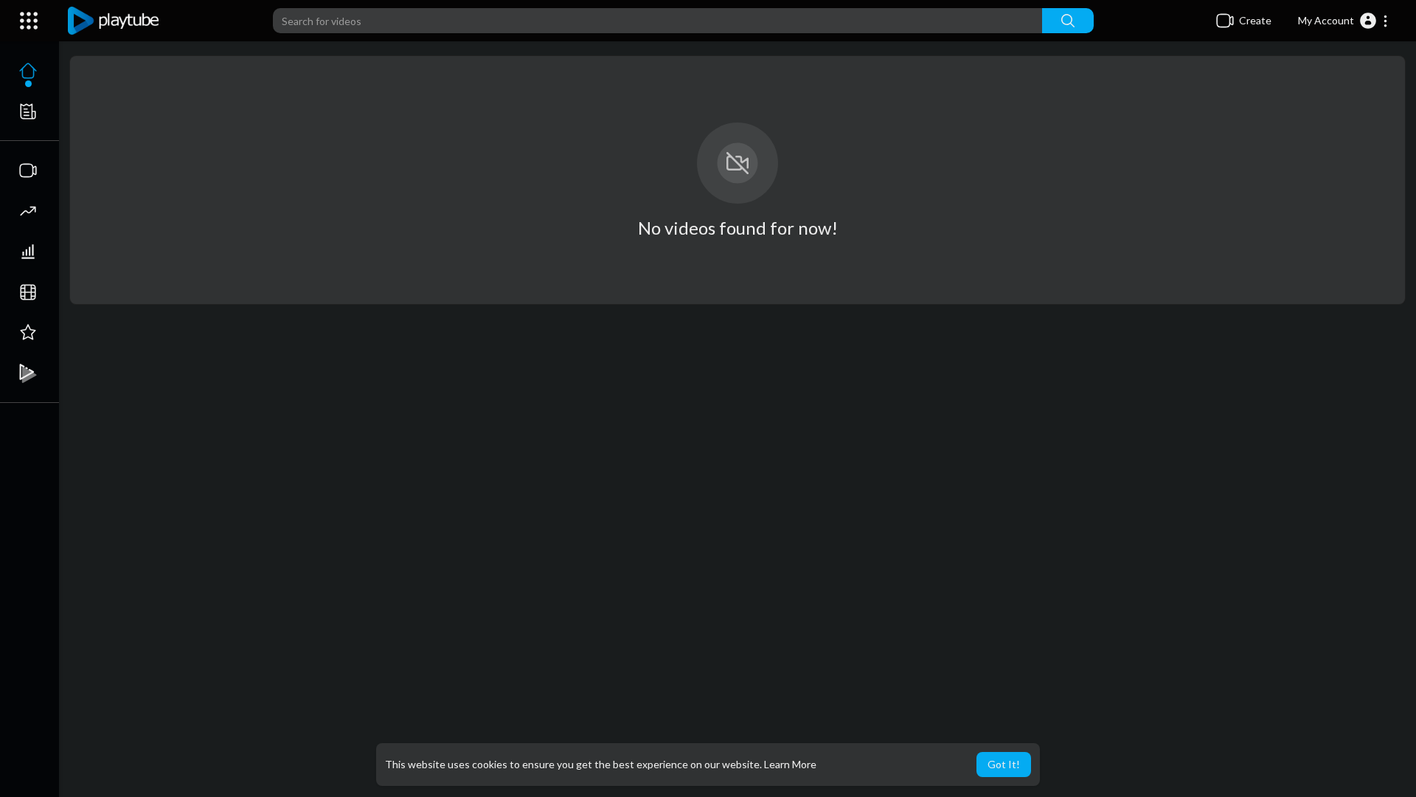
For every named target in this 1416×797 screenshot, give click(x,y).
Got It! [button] (1004, 764)
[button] (1343, 21)
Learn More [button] (790, 764)
